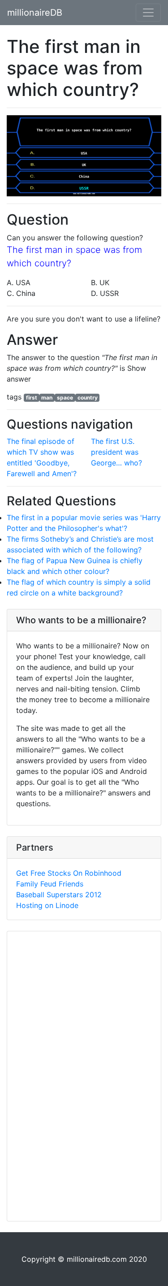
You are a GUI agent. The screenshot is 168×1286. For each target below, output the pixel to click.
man (46, 397)
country (88, 397)
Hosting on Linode (47, 905)
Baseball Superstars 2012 (59, 894)
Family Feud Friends (49, 883)
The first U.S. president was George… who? (116, 452)
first (31, 397)
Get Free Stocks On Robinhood (68, 873)
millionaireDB (34, 12)
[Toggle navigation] (148, 13)
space (65, 397)
